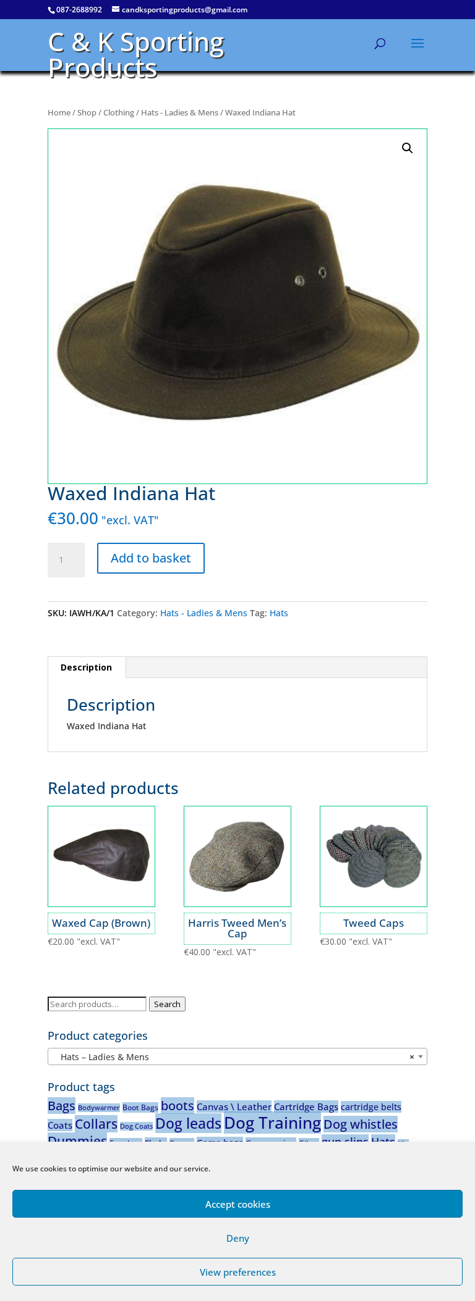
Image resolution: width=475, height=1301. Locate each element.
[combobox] (237, 1056)
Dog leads (188, 1123)
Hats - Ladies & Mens (179, 112)
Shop (86, 112)
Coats (60, 1125)
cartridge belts (371, 1107)
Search (167, 1004)
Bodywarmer (99, 1107)
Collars (96, 1123)
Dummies (77, 1141)
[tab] (86, 667)
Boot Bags (140, 1107)
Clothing (118, 112)
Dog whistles (360, 1124)
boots (177, 1105)
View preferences (238, 1272)
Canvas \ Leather (234, 1106)
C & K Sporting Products (136, 54)
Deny (237, 1238)
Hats (279, 613)
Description (86, 667)
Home (59, 112)
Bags (61, 1105)
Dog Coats (136, 1126)
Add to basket (151, 558)
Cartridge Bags (306, 1106)
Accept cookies (237, 1204)
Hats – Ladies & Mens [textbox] (233, 1057)
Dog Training (272, 1122)
